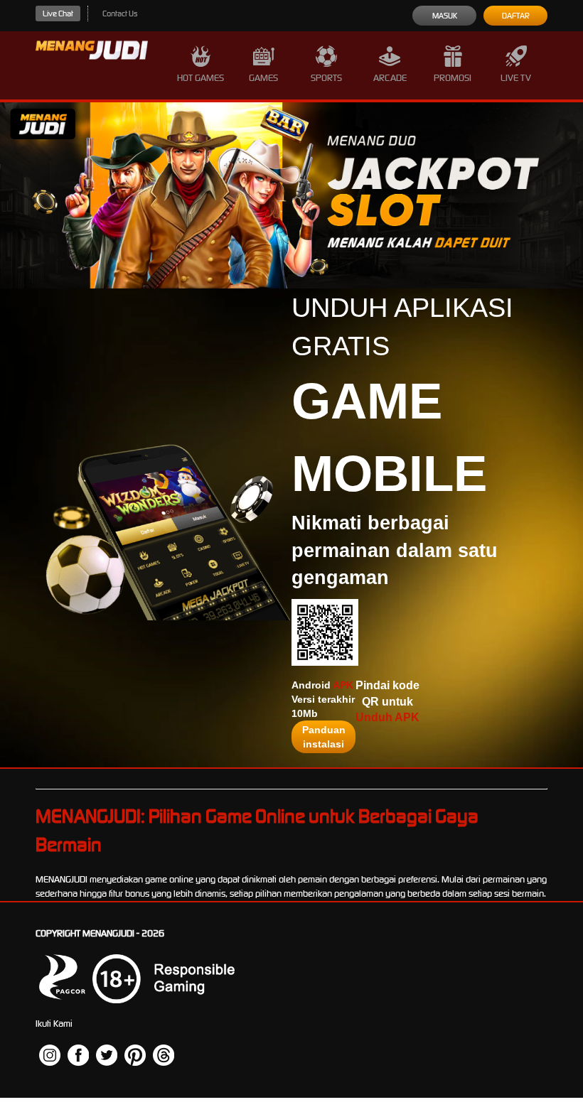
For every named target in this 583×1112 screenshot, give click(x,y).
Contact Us (119, 13)
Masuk (444, 16)
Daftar (516, 16)
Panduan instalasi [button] (324, 737)
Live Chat (58, 13)
